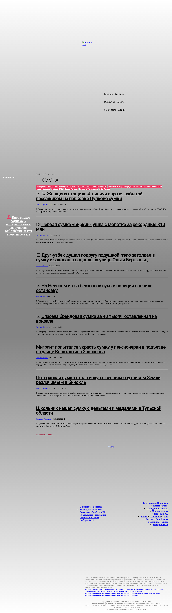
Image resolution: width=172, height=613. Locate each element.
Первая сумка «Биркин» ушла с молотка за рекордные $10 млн (100, 227)
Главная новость (99, 186)
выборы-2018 (57, 189)
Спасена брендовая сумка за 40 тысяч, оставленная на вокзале (96, 319)
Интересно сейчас (45, 186)
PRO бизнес (104, 189)
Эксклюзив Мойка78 (153, 186)
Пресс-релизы (71, 189)
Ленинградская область (65, 186)
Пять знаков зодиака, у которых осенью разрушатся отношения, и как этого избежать (18, 226)
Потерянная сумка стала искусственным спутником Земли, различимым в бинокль (98, 380)
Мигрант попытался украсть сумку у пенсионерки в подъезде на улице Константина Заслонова (101, 349)
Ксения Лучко (42, 235)
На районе (137, 186)
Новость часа (84, 186)
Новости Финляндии (88, 189)
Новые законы (43, 189)
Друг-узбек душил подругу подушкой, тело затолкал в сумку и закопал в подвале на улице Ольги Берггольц (95, 257)
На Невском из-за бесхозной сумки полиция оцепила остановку (94, 288)
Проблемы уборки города (119, 186)
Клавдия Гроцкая (43, 419)
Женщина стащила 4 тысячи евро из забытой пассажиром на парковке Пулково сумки (89, 196)
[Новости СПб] (89, 105)
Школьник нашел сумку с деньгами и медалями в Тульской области (98, 411)
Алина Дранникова (44, 204)
